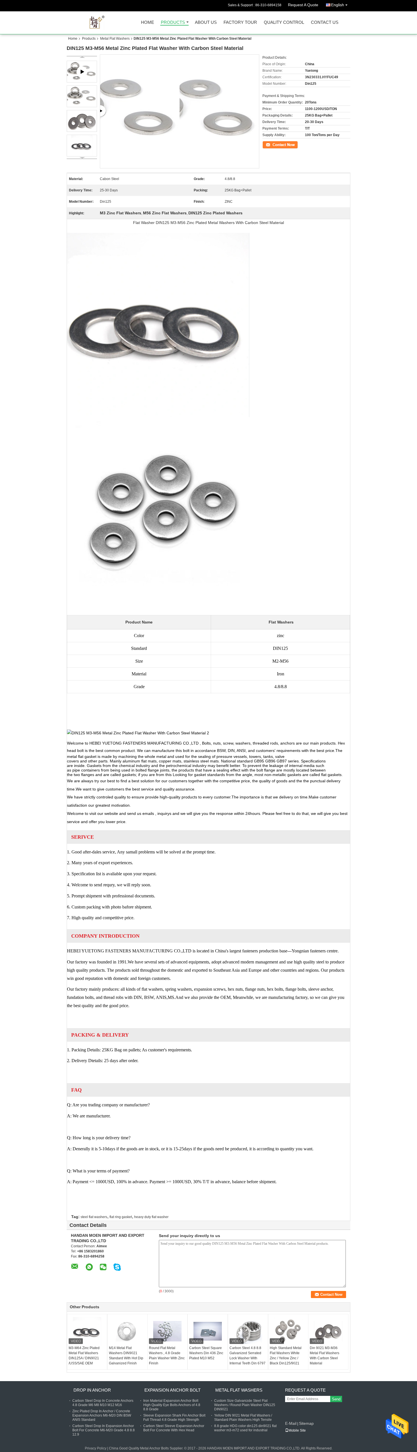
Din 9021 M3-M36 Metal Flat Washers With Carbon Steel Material (324, 1355)
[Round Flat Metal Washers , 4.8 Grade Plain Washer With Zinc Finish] (167, 1331)
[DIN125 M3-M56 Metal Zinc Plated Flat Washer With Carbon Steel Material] (82, 96)
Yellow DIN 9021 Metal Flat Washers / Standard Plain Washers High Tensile (243, 1417)
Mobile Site (297, 1430)
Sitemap (306, 1423)
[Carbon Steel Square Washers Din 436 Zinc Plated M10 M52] (208, 1331)
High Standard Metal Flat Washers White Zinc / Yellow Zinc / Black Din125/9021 (286, 1355)
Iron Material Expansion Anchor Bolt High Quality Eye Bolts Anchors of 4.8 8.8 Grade (171, 1405)
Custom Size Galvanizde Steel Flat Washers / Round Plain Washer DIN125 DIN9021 (244, 1405)
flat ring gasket (120, 1217)
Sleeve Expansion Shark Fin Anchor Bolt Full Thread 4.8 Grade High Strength (174, 1417)
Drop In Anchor (92, 1390)
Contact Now (272, 144)
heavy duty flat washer (151, 1217)
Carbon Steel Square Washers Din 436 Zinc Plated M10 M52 (206, 1353)
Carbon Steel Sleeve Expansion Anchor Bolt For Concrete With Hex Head (173, 1428)
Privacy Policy (95, 1448)
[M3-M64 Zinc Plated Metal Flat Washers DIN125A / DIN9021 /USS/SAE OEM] (87, 1331)
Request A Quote (303, 5)
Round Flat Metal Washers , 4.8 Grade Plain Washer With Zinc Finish (167, 1355)
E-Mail (290, 1423)
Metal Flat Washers (115, 39)
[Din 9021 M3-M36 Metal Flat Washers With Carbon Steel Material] (328, 1331)
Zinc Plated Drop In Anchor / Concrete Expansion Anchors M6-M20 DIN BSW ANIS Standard (101, 1415)
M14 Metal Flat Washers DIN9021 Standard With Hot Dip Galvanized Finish (126, 1355)
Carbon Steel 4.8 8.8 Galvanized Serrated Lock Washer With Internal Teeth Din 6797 (247, 1355)
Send (336, 1399)
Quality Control (284, 22)
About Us (206, 22)
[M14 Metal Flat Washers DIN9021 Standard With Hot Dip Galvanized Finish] (127, 1331)
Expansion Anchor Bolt (172, 1390)
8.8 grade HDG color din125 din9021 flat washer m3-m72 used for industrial (245, 1428)
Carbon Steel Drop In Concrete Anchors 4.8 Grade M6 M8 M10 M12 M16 (102, 1403)
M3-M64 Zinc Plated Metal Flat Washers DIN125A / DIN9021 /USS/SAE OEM (84, 1355)
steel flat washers (94, 1217)
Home (147, 22)
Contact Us (324, 22)
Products (173, 22)
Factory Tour (240, 22)
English (337, 5)
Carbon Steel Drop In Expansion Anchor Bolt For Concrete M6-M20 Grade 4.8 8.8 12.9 (103, 1430)
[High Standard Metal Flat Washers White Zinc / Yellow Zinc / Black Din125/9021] (288, 1331)
